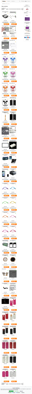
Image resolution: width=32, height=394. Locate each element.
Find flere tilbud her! (27, 33)
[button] (20, 1)
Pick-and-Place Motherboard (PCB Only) (27, 22)
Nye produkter (8, 3)
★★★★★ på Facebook (27, 39)
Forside (5, 3)
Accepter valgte (16, 391)
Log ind (29, 1)
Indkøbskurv (24, 1)
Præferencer (18, 392)
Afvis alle (21, 391)
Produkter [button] (8, 1)
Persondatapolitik (16, 389)
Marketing (23, 392)
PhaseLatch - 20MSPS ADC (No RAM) (27, 30)
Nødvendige (10, 392)
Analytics (14, 392)
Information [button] (13, 1)
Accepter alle (11, 391)
